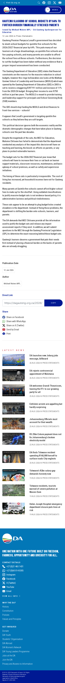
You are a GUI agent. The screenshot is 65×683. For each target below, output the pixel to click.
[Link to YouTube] (60, 2)
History (5, 606)
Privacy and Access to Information (17, 664)
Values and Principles (11, 619)
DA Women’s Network (11, 647)
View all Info (10, 596)
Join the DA (7, 659)
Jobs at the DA (8, 655)
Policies (5, 615)
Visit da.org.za (13, 3)
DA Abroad (7, 643)
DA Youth (6, 635)
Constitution (7, 611)
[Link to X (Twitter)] (54, 2)
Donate (5, 631)
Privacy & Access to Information (17, 674)
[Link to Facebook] (43, 2)
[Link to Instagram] (49, 2)
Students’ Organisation (12, 639)
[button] (31, 317)
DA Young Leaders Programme (15, 651)
